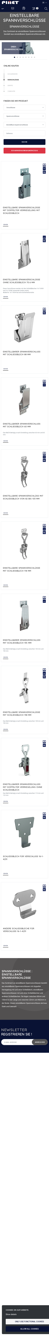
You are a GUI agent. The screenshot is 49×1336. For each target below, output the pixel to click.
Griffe (10, 85)
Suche (24, 142)
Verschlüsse (13, 80)
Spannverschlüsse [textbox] (12, 116)
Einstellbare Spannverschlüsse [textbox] (17, 125)
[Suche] (46, 8)
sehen (5, 224)
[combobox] (24, 107)
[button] (14, 57)
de (43, 3)
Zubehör (11, 91)
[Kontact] (13, 8)
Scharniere (12, 74)
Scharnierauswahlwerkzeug (24, 150)
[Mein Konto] (23, 8)
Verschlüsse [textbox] (10, 107)
